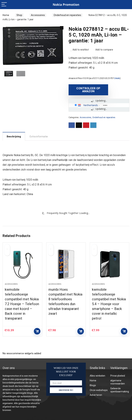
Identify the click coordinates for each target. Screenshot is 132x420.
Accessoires (38, 15)
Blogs (93, 385)
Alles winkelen (97, 375)
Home (6, 15)
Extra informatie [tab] (39, 136)
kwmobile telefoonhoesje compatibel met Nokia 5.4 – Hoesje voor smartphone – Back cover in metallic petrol (109, 303)
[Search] (127, 4)
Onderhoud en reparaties (67, 15)
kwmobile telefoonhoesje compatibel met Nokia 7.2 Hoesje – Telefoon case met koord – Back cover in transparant (22, 303)
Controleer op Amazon (88, 90)
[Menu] (4, 4)
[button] (61, 28)
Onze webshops (99, 390)
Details (117, 78)
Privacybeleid (117, 375)
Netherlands (90, 105)
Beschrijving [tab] (14, 136)
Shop (19, 15)
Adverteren (96, 395)
